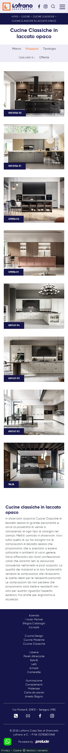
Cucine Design (34, 636)
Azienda (34, 615)
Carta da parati (34, 692)
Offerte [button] (44, 57)
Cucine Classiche (43, 17)
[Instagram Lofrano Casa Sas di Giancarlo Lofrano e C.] (47, 6)
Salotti (34, 660)
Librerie (34, 652)
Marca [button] (16, 48)
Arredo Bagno (34, 696)
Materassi (34, 688)
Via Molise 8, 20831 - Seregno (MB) (34, 709)
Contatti (34, 627)
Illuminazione (34, 680)
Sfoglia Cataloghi (34, 623)
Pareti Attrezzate (34, 656)
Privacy (5, 750)
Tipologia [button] (49, 48)
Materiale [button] (32, 48)
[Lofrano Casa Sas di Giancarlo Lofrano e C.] (17, 6)
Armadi (34, 668)
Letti (34, 664)
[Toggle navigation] (62, 6)
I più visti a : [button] (27, 57)
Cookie (17, 750)
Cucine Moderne (34, 640)
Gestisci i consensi (37, 750)
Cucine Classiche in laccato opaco (34, 21)
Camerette (34, 672)
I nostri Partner (34, 619)
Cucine (25, 17)
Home (15, 17)
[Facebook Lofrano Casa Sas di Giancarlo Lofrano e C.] (40, 6)
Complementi (34, 684)
